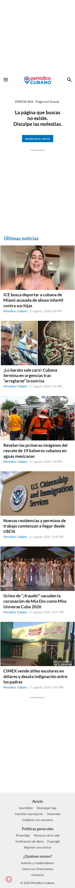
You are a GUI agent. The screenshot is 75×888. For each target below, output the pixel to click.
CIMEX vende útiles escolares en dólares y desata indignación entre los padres (35, 676)
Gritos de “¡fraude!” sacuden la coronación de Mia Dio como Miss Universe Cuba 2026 (35, 601)
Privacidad (23, 835)
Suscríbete (26, 808)
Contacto (37, 875)
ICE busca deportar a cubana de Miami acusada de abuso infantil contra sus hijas (33, 300)
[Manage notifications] (9, 879)
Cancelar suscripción (29, 814)
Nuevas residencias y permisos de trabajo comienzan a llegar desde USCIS (34, 526)
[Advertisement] (37, 37)
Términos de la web (46, 835)
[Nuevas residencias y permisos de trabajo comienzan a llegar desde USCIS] (37, 493)
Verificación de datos (29, 841)
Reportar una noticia (37, 847)
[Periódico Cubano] (37, 80)
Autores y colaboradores (37, 863)
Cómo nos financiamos (37, 869)
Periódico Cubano (15, 311)
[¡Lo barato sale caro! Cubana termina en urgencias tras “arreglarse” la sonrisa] (37, 343)
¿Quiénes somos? (37, 856)
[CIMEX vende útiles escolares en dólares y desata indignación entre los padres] (37, 644)
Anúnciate (53, 814)
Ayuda (37, 801)
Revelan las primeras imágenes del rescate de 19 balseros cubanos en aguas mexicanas (35, 451)
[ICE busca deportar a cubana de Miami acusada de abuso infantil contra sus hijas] (37, 267)
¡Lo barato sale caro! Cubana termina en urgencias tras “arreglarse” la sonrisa (30, 375)
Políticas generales (37, 828)
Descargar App (46, 808)
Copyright (53, 841)
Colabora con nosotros (37, 820)
